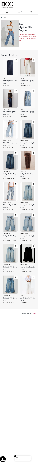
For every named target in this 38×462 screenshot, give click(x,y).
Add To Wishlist (16, 60)
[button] (34, 458)
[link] (19, 12)
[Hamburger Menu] (7, 11)
